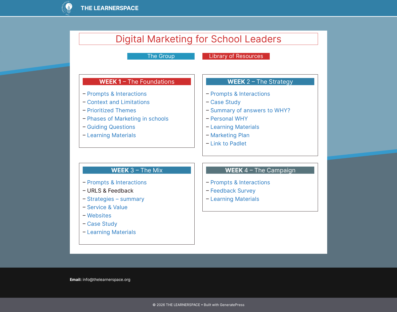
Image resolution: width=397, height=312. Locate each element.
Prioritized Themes (111, 110)
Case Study (225, 102)
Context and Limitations (118, 102)
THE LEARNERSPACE (110, 8)
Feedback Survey (232, 190)
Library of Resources (236, 56)
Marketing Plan (230, 135)
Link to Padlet (228, 143)
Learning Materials (111, 135)
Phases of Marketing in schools (128, 118)
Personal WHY (229, 118)
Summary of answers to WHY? (250, 110)
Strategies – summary (115, 199)
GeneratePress (232, 305)
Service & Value (107, 207)
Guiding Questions (111, 127)
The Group (161, 56)
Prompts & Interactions (117, 93)
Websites (99, 215)
